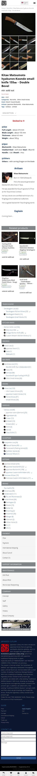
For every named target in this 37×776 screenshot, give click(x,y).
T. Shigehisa (22, 252)
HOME (3, 775)
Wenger (9, 516)
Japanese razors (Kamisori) (16, 412)
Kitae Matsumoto (27, 104)
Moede (10, 505)
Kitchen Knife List (12, 327)
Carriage (3, 713)
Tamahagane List (11, 309)
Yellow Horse (11, 522)
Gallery (5, 606)
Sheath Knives (12, 400)
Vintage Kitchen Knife (15, 333)
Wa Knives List (11, 364)
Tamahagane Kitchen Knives (17, 311)
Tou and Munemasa (14, 497)
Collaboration (10, 494)
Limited (14, 107)
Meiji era (11, 330)
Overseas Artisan (11, 475)
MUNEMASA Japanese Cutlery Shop (12, 654)
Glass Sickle (11, 432)
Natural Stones (12, 445)
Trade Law (4, 720)
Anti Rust (6, 575)
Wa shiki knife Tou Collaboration (18, 367)
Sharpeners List (11, 442)
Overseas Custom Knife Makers (18, 478)
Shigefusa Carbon (6, 286)
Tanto (9, 351)
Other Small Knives (14, 378)
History (5, 611)
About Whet (7, 580)
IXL (8, 525)
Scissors (10, 424)
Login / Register (26, 709)
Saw (8, 430)
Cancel (3, 718)
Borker (9, 508)
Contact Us (6, 558)
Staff (4, 601)
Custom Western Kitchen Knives (18, 336)
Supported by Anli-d (24, 767)
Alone (9, 427)
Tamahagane (23, 254)
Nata (9, 370)
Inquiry (33, 775)
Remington (11, 502)
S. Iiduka (4, 284)
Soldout (8, 107)
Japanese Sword (12, 348)
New (11, 775)
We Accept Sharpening (11, 585)
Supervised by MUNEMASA (9, 767)
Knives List (9, 388)
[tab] (8, 113)
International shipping (10, 548)
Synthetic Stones (13, 451)
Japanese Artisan (11, 464)
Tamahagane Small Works (16, 317)
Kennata (10, 373)
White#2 (4, 252)
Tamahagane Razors (14, 314)
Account (26, 775)
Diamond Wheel (12, 454)
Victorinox (11, 514)
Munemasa (9, 491)
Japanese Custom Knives (16, 394)
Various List (9, 410)
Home (3, 8)
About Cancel (7, 553)
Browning (10, 511)
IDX (8, 528)
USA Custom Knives (14, 391)
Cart (23, 711)
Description (8, 113)
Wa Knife (9, 8)
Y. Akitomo (4, 250)
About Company (8, 616)
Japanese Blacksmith (15, 469)
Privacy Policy (5, 722)
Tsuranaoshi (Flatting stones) (16, 448)
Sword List (8, 346)
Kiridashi (10, 421)
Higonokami (11, 415)
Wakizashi (10, 354)
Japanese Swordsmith (15, 467)
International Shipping (7, 715)
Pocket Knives (12, 397)
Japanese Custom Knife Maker (18, 472)
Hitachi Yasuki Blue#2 (13, 102)
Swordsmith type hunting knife (17, 375)
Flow (4, 538)
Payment (6, 543)
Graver (10, 418)
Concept (6, 596)
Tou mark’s (9, 488)
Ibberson (10, 519)
